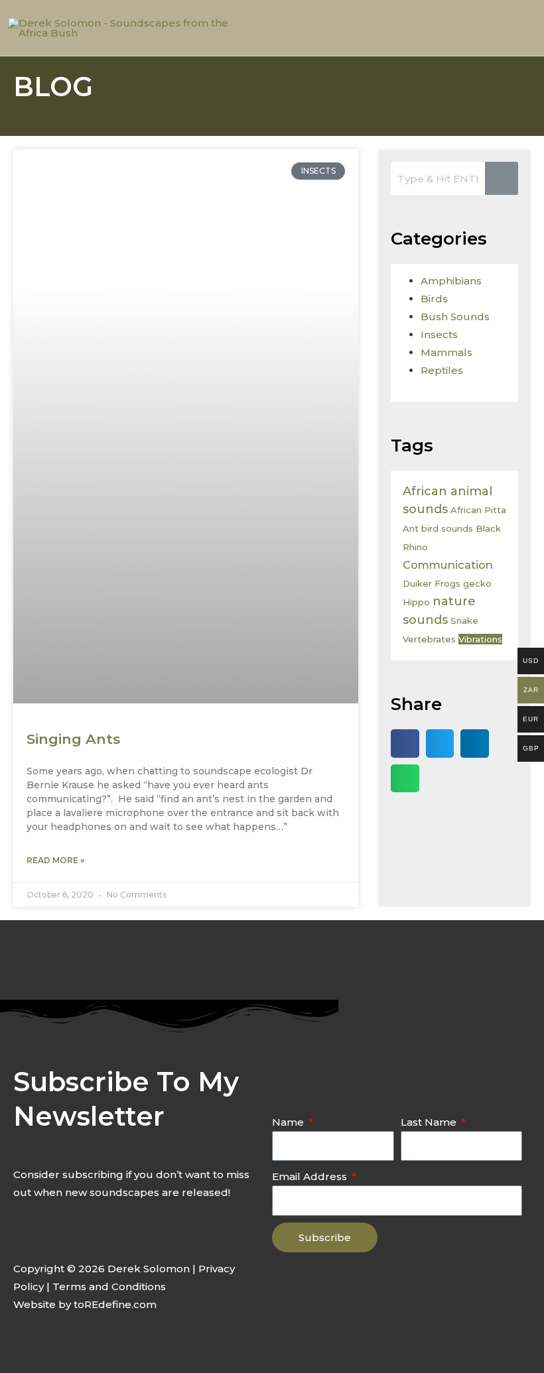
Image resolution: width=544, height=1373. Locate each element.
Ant (411, 528)
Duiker (417, 583)
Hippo (416, 602)
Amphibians (451, 280)
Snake (464, 620)
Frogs (447, 583)
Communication (448, 564)
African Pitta (478, 510)
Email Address (311, 1176)
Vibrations (480, 639)
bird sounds (447, 528)
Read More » (55, 860)
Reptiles (442, 370)
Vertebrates (429, 639)
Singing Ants (73, 739)
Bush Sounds (455, 316)
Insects (439, 334)
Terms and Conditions (109, 1286)
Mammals (446, 352)
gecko (477, 583)
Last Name (430, 1122)
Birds (434, 298)
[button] (405, 743)
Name (289, 1122)
